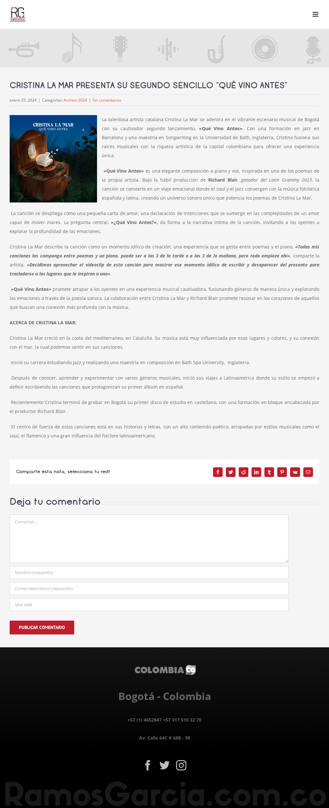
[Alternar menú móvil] (316, 14)
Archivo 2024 (75, 100)
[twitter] (164, 765)
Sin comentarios (107, 100)
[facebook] (148, 765)
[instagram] (181, 765)
